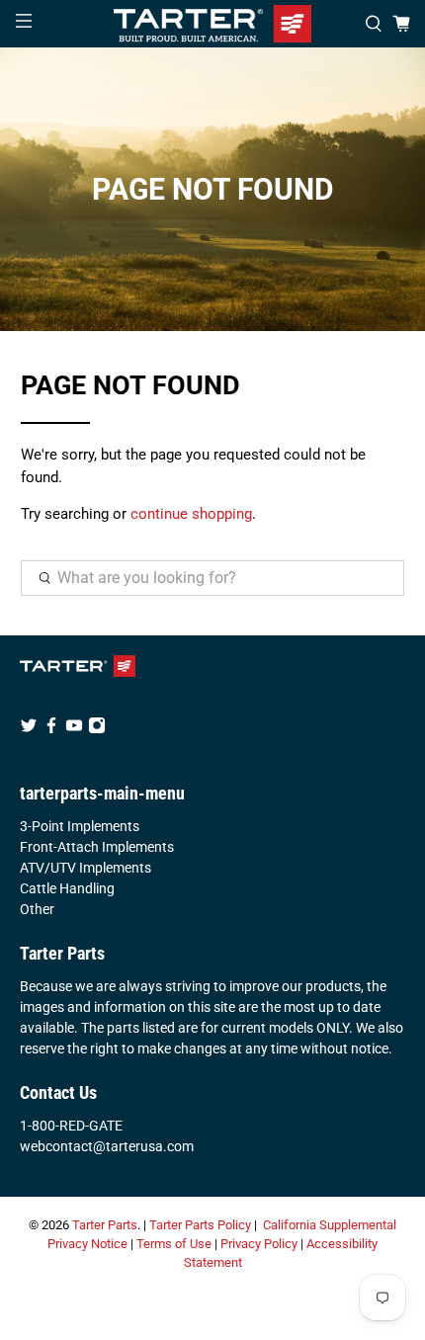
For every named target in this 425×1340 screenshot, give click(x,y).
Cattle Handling (67, 888)
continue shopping (191, 514)
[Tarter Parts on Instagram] (97, 729)
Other (37, 909)
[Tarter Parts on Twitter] (29, 729)
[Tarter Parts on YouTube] (74, 729)
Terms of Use (174, 1243)
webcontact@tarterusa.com (107, 1146)
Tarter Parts (104, 1224)
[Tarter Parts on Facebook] (51, 729)
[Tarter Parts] (213, 23)
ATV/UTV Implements (85, 868)
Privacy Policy (259, 1243)
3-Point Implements (79, 826)
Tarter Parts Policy (200, 1224)
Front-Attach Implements (97, 847)
